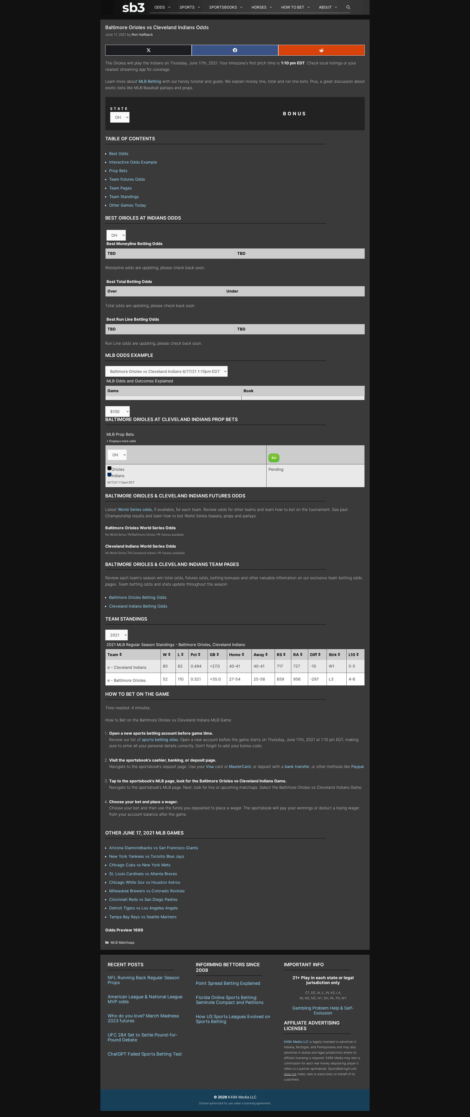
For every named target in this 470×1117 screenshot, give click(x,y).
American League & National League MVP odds (145, 999)
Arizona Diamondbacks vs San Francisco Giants (153, 847)
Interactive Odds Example (133, 162)
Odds (159, 7)
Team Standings (124, 196)
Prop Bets (118, 170)
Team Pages (120, 188)
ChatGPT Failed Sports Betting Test (145, 1054)
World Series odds (135, 509)
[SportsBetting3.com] (134, 7)
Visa (210, 766)
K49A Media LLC (296, 1042)
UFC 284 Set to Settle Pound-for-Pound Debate (142, 1037)
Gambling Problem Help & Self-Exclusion (323, 1010)
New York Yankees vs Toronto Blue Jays (146, 856)
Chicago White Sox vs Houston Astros (144, 882)
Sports (187, 7)
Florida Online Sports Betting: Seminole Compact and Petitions (229, 1000)
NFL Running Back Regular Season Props (143, 980)
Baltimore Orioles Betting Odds (137, 597)
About (325, 7)
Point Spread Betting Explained (228, 983)
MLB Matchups (122, 942)
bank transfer (297, 766)
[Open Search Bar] (345, 7)
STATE (119, 108)
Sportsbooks (223, 7)
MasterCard (240, 766)
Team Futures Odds (127, 179)
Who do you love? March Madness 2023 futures (143, 1018)
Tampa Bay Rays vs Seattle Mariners (142, 916)
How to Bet (292, 7)
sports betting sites (160, 739)
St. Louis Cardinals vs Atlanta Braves (143, 873)
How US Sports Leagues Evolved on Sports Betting (233, 1019)
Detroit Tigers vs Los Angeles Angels (143, 907)
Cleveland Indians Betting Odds (138, 606)
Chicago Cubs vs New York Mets (139, 864)
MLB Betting (150, 81)
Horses (259, 7)
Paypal (357, 766)
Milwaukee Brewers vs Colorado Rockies (147, 890)
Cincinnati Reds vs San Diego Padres (143, 899)
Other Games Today (127, 205)
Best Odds (118, 153)
